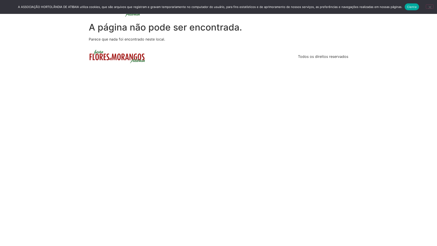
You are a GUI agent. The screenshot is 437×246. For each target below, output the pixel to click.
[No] (430, 7)
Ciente (412, 7)
